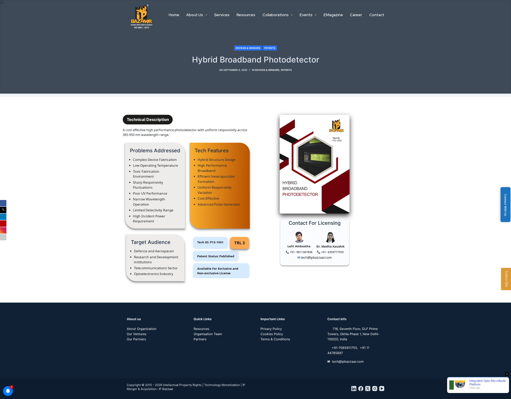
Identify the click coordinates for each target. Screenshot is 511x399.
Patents (269, 48)
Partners (200, 339)
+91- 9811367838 (300, 252)
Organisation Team (208, 334)
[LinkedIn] (353, 388)
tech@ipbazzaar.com (316, 257)
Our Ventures (136, 334)
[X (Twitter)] (367, 388)
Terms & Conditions (275, 339)
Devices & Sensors (248, 48)
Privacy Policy (271, 329)
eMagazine (333, 14)
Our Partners (136, 339)
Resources (246, 14)
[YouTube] (381, 388)
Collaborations (275, 14)
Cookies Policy (271, 334)
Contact (376, 14)
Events (306, 14)
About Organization (141, 329)
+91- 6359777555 (332, 252)
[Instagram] (374, 388)
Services (222, 14)
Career (356, 14)
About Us (194, 14)
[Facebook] (360, 388)
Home (174, 14)
